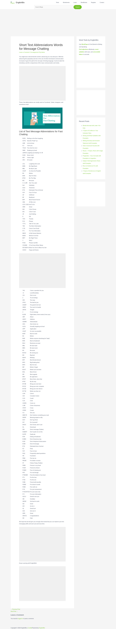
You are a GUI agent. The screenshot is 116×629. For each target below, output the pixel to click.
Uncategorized (34, 52)
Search (78, 7)
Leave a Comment (24, 52)
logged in (20, 618)
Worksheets (66, 2)
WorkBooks (84, 2)
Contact (102, 2)
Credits (30, 628)
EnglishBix (20, 2)
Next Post (14, 611)
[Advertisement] (58, 20)
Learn (75, 2)
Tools (57, 2)
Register (93, 2)
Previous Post (15, 609)
